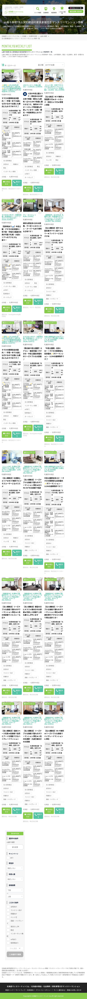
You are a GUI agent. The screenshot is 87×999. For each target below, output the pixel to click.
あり (11, 858)
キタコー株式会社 (35, 307)
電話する (18, 183)
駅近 (12, 930)
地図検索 (54, 13)
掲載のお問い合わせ (74, 990)
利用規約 (30, 990)
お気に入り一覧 (76, 8)
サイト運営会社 (59, 990)
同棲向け (14, 913)
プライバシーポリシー (44, 990)
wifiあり (13, 939)
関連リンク (9, 990)
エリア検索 (37, 13)
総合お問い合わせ (76, 11)
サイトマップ (20, 990)
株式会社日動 (55, 177)
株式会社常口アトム (36, 194)
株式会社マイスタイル (11, 190)
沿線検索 (46, 13)
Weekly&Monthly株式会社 (11, 315)
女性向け (14, 906)
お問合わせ (7, 183)
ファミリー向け (16, 910)
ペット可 (14, 917)
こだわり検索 (62, 12)
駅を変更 (15, 847)
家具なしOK (15, 926)
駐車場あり (15, 943)
